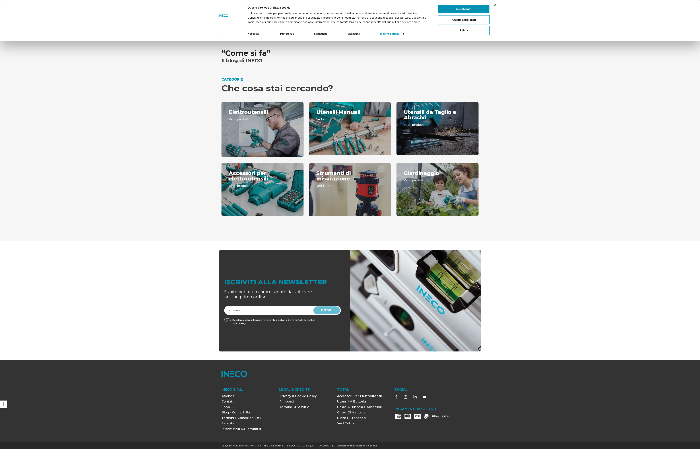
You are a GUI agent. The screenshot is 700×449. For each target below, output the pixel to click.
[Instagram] (405, 397)
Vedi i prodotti (239, 119)
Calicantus (371, 445)
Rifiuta (464, 30)
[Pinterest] (415, 397)
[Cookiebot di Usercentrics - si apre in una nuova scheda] (223, 34)
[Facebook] (396, 397)
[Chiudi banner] (495, 5)
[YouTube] (424, 397)
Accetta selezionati (464, 19)
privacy (242, 323)
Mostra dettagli (390, 33)
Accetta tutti (463, 9)
